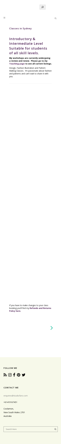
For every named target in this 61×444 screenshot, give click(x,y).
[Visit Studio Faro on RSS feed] (5, 375)
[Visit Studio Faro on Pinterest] (18, 375)
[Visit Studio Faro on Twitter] (23, 375)
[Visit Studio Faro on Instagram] (10, 375)
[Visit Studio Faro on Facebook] (14, 375)
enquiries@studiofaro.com (16, 395)
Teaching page (17, 63)
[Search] (43, 7)
